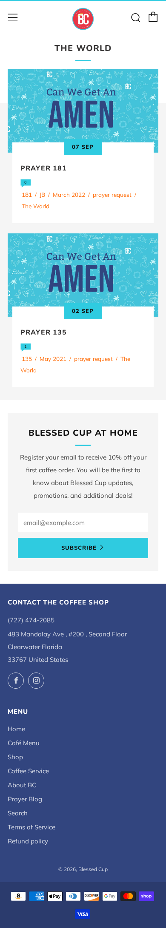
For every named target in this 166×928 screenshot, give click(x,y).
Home (16, 729)
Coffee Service (28, 771)
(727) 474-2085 (31, 620)
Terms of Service (31, 827)
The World (35, 206)
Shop (15, 757)
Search (18, 813)
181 (27, 194)
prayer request (112, 194)
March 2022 (69, 194)
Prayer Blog (25, 799)
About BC (22, 785)
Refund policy (28, 841)
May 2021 (53, 358)
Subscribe (79, 548)
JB (42, 194)
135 (27, 358)
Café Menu (24, 743)
